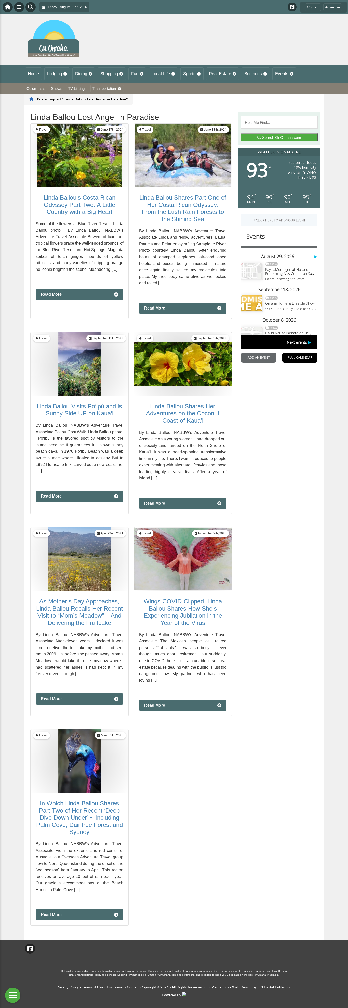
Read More (51, 294)
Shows (56, 88)
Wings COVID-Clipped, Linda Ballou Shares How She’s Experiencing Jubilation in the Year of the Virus (183, 612)
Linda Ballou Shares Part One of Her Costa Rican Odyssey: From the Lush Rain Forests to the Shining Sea (182, 208)
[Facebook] (292, 7)
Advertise (332, 7)
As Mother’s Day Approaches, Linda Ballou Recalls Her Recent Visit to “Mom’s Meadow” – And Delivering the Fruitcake (79, 612)
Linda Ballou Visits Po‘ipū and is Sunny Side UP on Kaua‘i (79, 410)
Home (33, 73)
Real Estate (220, 73)
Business (253, 73)
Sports (189, 73)
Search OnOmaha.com (281, 137)
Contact (313, 7)
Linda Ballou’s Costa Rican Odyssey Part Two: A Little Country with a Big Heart (79, 204)
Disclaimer (115, 987)
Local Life (161, 73)
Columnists (35, 88)
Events (281, 73)
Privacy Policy (68, 987)
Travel (43, 129)
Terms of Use (92, 987)
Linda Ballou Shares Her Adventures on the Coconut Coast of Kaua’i (182, 413)
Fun (134, 73)
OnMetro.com (218, 987)
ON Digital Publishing (274, 987)
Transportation (104, 88)
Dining (81, 73)
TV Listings (77, 88)
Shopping (109, 73)
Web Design (242, 987)
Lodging (54, 73)
